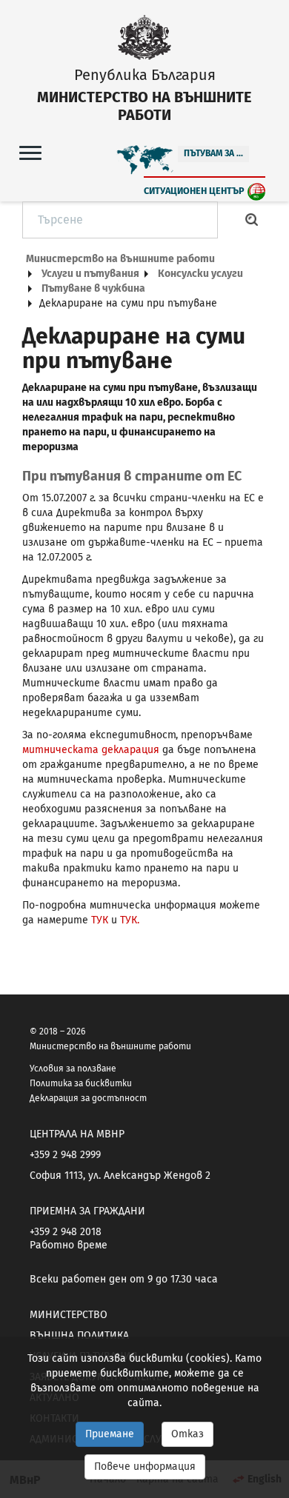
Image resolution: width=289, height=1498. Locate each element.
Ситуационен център (194, 190)
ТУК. (129, 920)
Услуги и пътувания (90, 273)
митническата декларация (90, 749)
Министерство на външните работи (120, 259)
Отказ (187, 1434)
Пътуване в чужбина (93, 288)
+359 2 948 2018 (66, 1232)
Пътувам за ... (213, 153)
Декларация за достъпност (88, 1098)
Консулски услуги (200, 273)
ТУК (101, 920)
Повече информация (145, 1466)
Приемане (109, 1434)
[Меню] (30, 152)
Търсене (252, 219)
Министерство (68, 1314)
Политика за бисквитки (81, 1083)
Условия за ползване (73, 1068)
